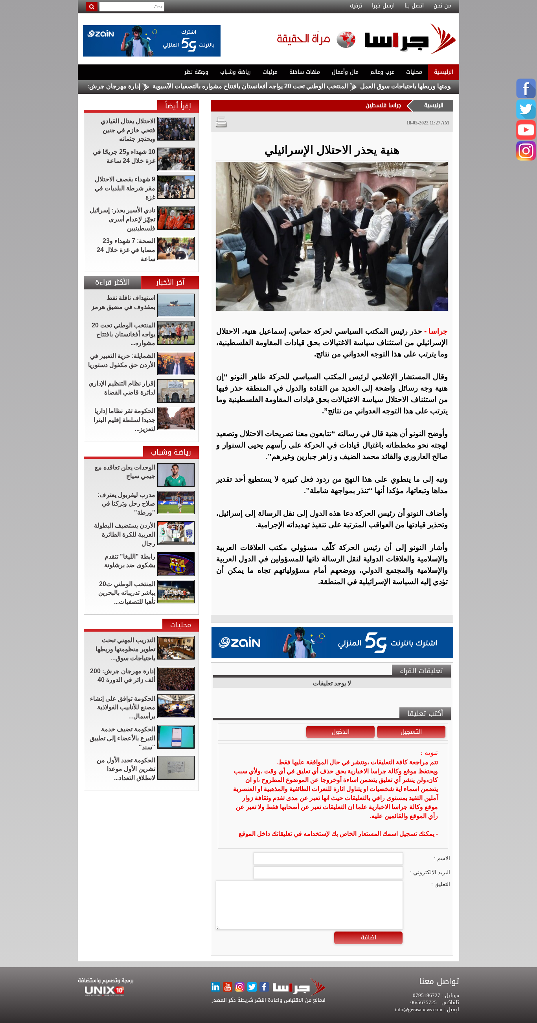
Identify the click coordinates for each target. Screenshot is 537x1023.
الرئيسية (443, 72)
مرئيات (270, 72)
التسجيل (411, 731)
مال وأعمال (345, 72)
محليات (414, 72)
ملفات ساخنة (304, 72)
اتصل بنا (414, 6)
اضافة (368, 937)
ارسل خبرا (383, 6)
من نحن (442, 6)
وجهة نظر (196, 72)
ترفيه (356, 6)
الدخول (340, 731)
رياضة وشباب (235, 72)
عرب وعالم (382, 72)
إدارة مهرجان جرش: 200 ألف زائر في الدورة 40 (106, 86)
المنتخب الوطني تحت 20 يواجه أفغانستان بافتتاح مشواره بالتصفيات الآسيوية (278, 86)
